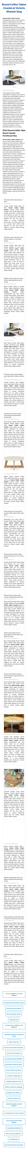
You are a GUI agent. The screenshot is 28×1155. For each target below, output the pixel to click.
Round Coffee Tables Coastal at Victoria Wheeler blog (14, 8)
